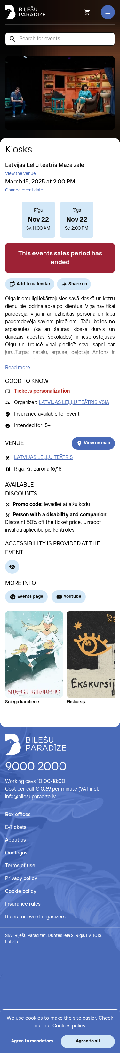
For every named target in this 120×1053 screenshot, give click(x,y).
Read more (17, 367)
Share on (77, 284)
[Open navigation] (108, 12)
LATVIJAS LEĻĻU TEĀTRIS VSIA (74, 402)
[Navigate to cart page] (78, 12)
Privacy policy (21, 878)
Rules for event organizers (35, 917)
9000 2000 (36, 767)
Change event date (24, 190)
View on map (97, 443)
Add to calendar (34, 284)
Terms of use (20, 865)
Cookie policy (20, 891)
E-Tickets (16, 827)
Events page (30, 596)
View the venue (20, 173)
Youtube (72, 596)
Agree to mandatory (32, 1041)
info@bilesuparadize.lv (30, 796)
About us (15, 840)
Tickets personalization (42, 391)
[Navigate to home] (35, 744)
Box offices (18, 814)
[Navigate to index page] (25, 12)
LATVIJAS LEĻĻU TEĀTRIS (43, 457)
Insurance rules (23, 904)
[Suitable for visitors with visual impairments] (12, 567)
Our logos (16, 853)
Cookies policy (68, 1026)
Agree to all (88, 1041)
